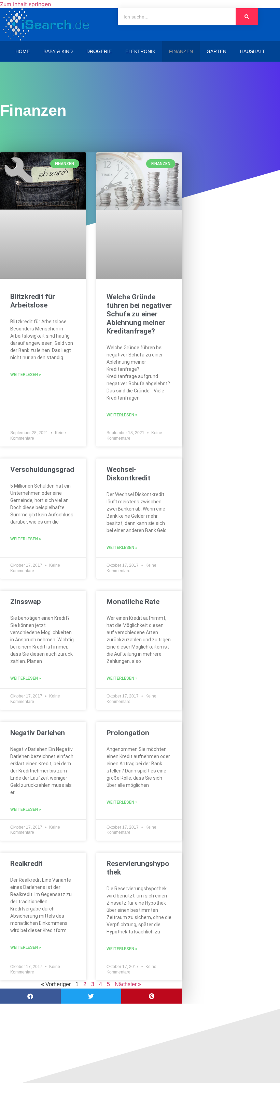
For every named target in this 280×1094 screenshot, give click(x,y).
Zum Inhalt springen (25, 4)
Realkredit (26, 863)
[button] (30, 996)
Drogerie (99, 51)
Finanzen (181, 51)
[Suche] (247, 16)
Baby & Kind (58, 51)
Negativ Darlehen (37, 733)
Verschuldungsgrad (42, 469)
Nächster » (128, 984)
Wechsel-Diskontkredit (128, 473)
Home (22, 51)
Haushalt (252, 51)
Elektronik (140, 51)
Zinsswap (25, 602)
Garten (216, 51)
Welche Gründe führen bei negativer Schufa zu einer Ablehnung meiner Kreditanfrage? (139, 314)
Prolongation (128, 733)
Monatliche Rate (133, 602)
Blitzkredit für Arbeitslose (32, 300)
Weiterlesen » (25, 374)
